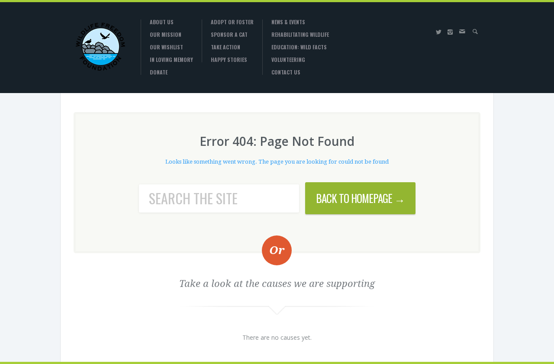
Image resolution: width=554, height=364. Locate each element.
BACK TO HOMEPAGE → (360, 198)
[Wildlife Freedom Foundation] (101, 46)
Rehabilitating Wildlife (300, 34)
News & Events (288, 22)
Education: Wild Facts (299, 47)
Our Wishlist (166, 47)
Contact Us (285, 72)
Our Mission (165, 34)
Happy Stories (229, 59)
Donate (158, 72)
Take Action (225, 47)
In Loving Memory (171, 59)
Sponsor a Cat (229, 34)
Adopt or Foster (232, 22)
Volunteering (288, 59)
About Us (162, 22)
